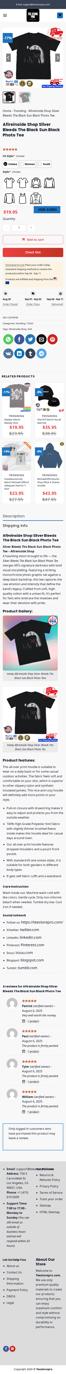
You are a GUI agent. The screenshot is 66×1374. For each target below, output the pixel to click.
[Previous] (8, 58)
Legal (10, 1303)
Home (7, 111)
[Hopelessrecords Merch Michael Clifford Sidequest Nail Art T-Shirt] (16, 456)
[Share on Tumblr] (30, 353)
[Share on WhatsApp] (8, 339)
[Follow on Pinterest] (12, 1349)
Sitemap (45, 1205)
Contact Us (14, 1272)
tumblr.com (27, 967)
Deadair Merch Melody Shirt (12, 421)
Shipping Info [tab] (15, 525)
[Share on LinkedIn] (19, 353)
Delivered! (57, 304)
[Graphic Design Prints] (33, 15)
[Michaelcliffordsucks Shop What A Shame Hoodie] (49, 456)
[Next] (57, 58)
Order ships (33, 304)
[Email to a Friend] (41, 339)
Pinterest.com (32, 944)
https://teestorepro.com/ (42, 922)
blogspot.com (32, 960)
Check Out (33, 252)
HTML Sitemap (50, 1212)
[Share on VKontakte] (8, 353)
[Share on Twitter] (30, 339)
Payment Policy (17, 1290)
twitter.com (29, 929)
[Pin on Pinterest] (52, 339)
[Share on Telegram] (41, 353)
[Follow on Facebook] (6, 1349)
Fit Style (9, 156)
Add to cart (35, 240)
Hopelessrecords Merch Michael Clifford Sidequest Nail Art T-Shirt (16, 483)
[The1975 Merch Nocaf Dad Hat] (49, 397)
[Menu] (5, 15)
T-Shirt (29, 323)
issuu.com (24, 952)
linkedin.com (31, 937)
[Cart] (60, 15)
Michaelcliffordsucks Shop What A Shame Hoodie (48, 482)
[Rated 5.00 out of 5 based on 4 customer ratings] (33, 149)
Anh (30, 329)
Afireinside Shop (18, 329)
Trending (20, 111)
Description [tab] (14, 516)
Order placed (10, 304)
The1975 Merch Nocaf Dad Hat (49, 421)
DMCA (11, 1296)
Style (7, 171)
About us (13, 1266)
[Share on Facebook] (19, 339)
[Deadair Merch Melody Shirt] (16, 397)
